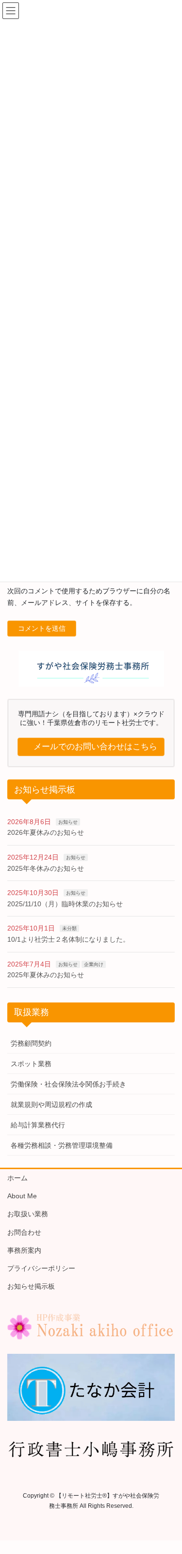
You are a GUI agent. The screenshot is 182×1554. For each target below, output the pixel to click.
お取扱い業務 (27, 1214)
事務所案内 (24, 1250)
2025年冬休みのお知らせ (45, 868)
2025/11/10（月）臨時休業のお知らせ (65, 904)
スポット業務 (31, 1064)
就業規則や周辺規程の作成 (51, 1104)
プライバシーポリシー (41, 1268)
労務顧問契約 (31, 1043)
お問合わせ (24, 1232)
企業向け (93, 964)
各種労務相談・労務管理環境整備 (62, 1145)
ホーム (17, 1178)
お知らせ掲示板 (31, 1286)
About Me (22, 1196)
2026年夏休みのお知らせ (45, 832)
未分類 (69, 928)
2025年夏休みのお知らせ (45, 975)
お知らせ (68, 822)
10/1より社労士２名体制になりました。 (68, 939)
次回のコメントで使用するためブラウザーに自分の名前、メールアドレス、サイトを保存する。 (88, 596)
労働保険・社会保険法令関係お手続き (68, 1084)
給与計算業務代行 (38, 1125)
